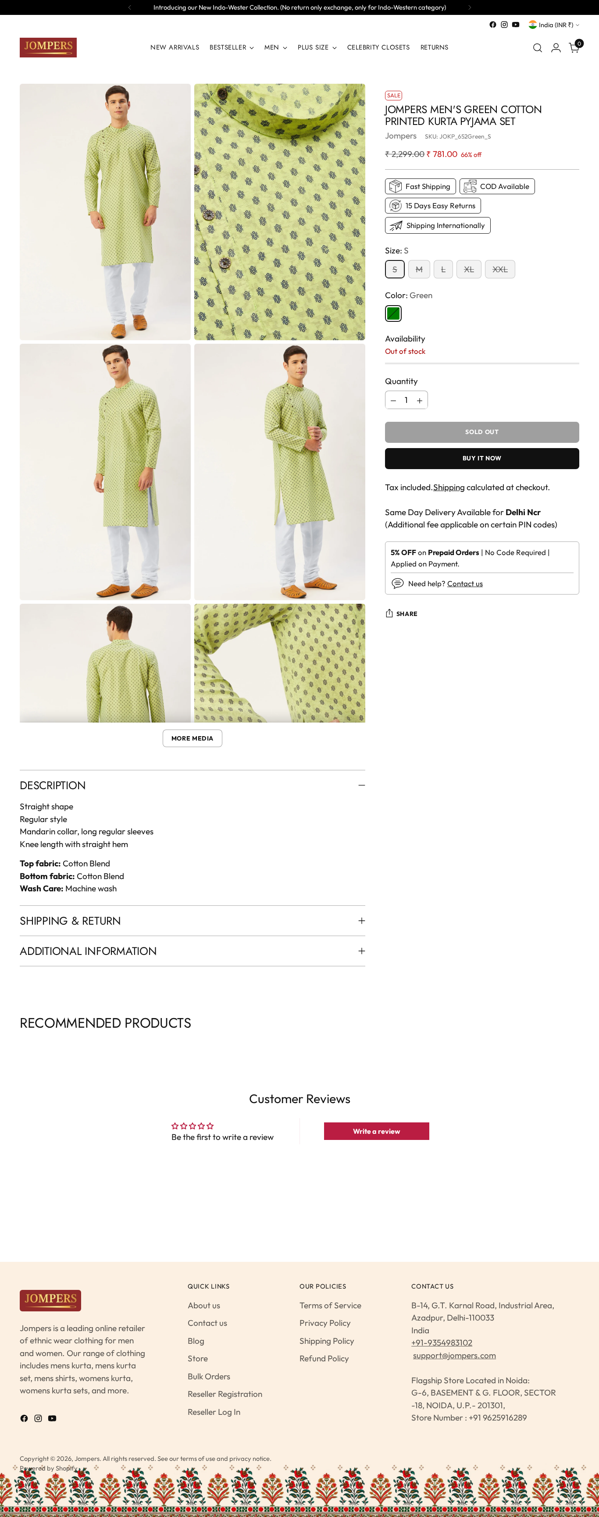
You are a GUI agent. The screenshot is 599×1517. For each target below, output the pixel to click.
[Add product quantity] (420, 400)
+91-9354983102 (441, 1342)
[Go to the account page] (556, 48)
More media (192, 738)
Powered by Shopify (49, 1468)
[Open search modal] (537, 48)
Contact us (465, 583)
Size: (397, 250)
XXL (500, 269)
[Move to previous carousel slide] (21, 1045)
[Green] (393, 313)
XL (469, 269)
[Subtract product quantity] (393, 400)
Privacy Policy (325, 1323)
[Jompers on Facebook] (493, 24)
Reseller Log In (214, 1412)
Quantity (401, 381)
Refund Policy (324, 1358)
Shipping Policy (327, 1340)
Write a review (376, 1131)
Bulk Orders (209, 1376)
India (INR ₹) (556, 25)
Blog (196, 1340)
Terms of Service (330, 1305)
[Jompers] (48, 47)
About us (204, 1305)
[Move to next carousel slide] (578, 1045)
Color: (408, 295)
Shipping (449, 487)
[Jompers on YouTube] (516, 24)
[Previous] (129, 7)
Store (198, 1358)
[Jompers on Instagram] (504, 24)
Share (407, 614)
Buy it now (482, 459)
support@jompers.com (454, 1355)
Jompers (401, 135)
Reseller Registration (225, 1394)
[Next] (469, 7)
